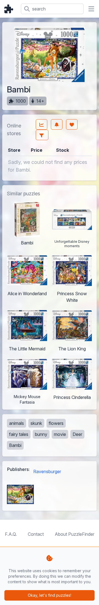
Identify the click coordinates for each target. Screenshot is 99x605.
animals (16, 423)
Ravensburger (47, 471)
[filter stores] (42, 135)
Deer (77, 434)
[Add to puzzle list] (72, 124)
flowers (56, 423)
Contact (36, 534)
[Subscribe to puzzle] (56, 124)
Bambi (15, 445)
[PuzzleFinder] (10, 9)
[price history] (41, 124)
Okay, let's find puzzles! (49, 595)
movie (60, 434)
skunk (36, 423)
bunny (41, 434)
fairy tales (18, 434)
